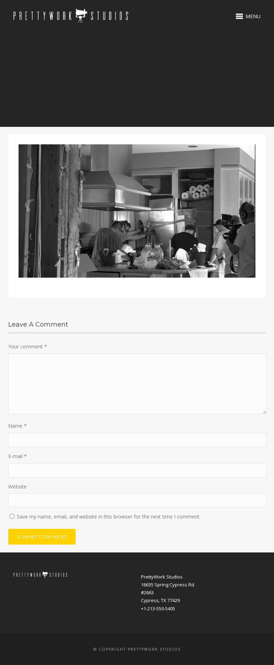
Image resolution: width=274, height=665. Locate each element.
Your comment (27, 346)
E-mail (17, 456)
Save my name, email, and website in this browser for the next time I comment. (109, 516)
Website (17, 486)
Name (17, 425)
